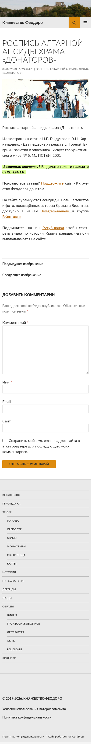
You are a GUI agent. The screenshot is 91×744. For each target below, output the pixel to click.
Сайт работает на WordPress (66, 736)
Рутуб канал (53, 228)
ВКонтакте (11, 217)
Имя (7, 382)
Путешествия (13, 580)
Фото (11, 640)
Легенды (9, 589)
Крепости (14, 529)
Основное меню (85, 22)
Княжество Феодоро (22, 23)
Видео (12, 615)
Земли (7, 512)
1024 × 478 (26, 69)
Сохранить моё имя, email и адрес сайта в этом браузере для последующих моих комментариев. (41, 446)
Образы (8, 606)
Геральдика (11, 503)
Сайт (6, 421)
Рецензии (14, 649)
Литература (15, 632)
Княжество (11, 495)
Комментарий (15, 323)
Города (13, 520)
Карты (12, 563)
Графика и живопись (23, 623)
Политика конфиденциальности (23, 736)
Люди (7, 598)
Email (8, 402)
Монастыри (16, 546)
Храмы (12, 537)
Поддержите (52, 183)
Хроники (9, 658)
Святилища (16, 555)
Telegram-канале (56, 211)
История (9, 572)
